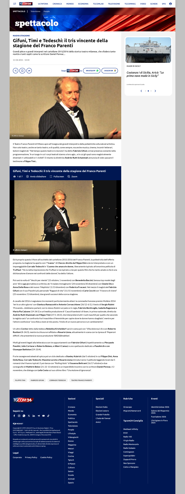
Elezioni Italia (101, 407)
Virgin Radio (128, 440)
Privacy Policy (31, 457)
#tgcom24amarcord (132, 411)
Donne (71, 441)
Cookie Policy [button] (46, 457)
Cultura (71, 467)
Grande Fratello (102, 414)
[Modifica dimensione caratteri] (29, 70)
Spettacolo (72, 422)
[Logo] (26, 4)
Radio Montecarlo (131, 444)
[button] (36, 176)
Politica (71, 418)
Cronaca (71, 407)
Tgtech (71, 460)
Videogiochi (73, 437)
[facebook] (14, 415)
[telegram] (38, 415)
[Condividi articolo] (15, 70)
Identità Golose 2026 (160, 407)
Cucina (71, 456)
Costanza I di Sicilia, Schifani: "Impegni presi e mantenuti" (144, 74)
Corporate (17, 457)
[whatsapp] (24, 415)
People (71, 430)
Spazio (71, 483)
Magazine (72, 445)
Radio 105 (127, 437)
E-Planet (71, 464)
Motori (71, 449)
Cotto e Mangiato (130, 467)
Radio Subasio (129, 448)
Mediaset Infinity (130, 429)
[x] (28, 415)
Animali (71, 479)
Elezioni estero (102, 411)
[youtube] (43, 415)
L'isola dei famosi (103, 418)
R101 (125, 433)
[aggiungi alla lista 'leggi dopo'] (22, 70)
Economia (72, 414)
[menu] (14, 3)
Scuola (71, 475)
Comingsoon (128, 452)
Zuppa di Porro (129, 459)
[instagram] (19, 415)
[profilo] (170, 3)
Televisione (73, 426)
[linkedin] (33, 415)
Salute (71, 471)
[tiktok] (48, 415)
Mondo (71, 411)
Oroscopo (127, 407)
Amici (98, 422)
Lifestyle (72, 433)
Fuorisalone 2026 (158, 417)
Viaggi (71, 452)
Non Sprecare (129, 463)
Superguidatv (129, 456)
